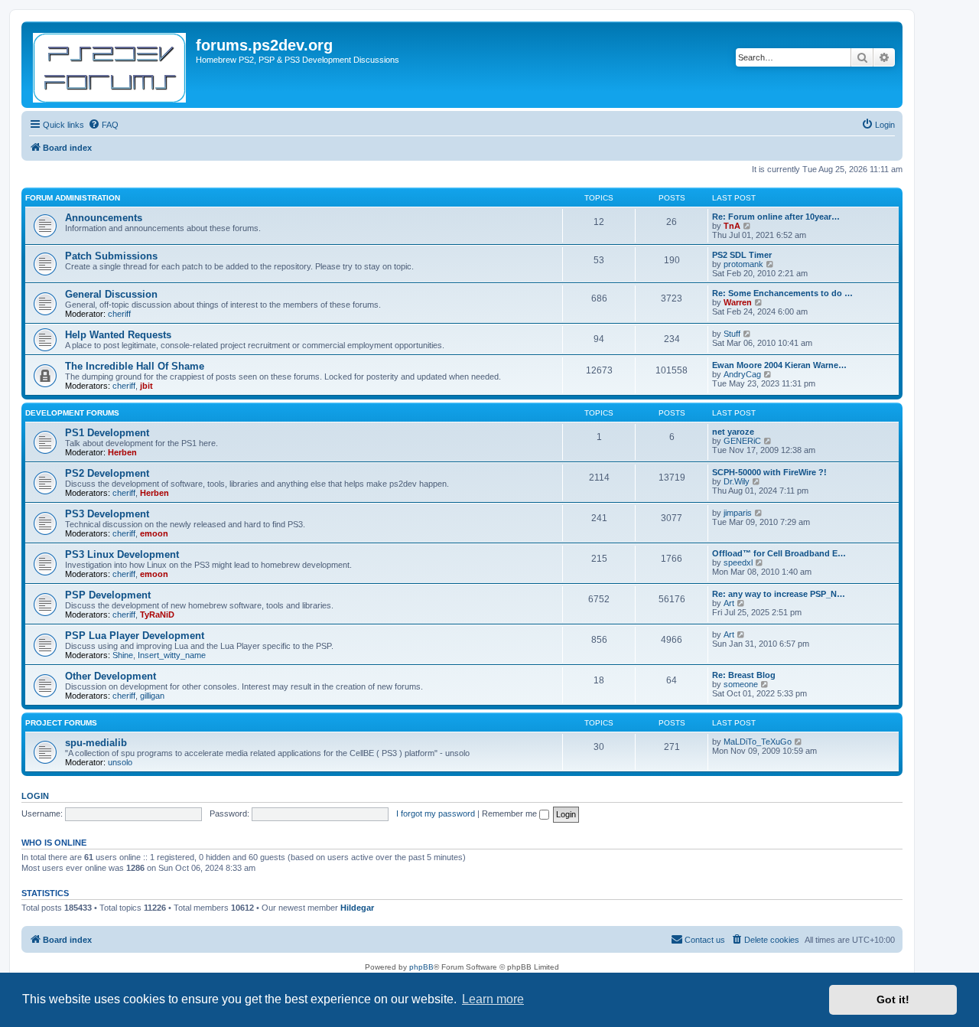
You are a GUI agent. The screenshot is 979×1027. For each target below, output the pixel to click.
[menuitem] (103, 125)
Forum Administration (72, 198)
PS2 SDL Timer (742, 254)
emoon (154, 533)
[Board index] (110, 64)
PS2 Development (107, 473)
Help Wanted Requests (118, 335)
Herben (122, 452)
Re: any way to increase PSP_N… (778, 593)
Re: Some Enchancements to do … (782, 293)
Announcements (103, 217)
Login (35, 795)
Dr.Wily (737, 481)
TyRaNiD (157, 614)
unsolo (120, 762)
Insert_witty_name (172, 655)
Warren (738, 302)
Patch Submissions (111, 256)
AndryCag (742, 374)
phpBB (421, 967)
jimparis (738, 512)
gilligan (152, 695)
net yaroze (733, 431)
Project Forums (61, 723)
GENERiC (742, 440)
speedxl (738, 562)
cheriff (119, 313)
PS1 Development (107, 433)
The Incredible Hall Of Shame (134, 366)
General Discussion (111, 294)
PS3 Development (107, 514)
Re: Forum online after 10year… (776, 216)
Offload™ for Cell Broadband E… (779, 553)
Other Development (110, 676)
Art (729, 603)
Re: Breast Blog (744, 675)
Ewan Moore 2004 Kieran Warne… (779, 365)
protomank (743, 264)
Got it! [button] (893, 999)
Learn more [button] (493, 999)
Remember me (510, 813)
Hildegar (357, 907)
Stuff (732, 333)
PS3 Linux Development (122, 554)
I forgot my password (435, 813)
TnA (732, 225)
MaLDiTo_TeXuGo (758, 741)
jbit (146, 385)
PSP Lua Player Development (134, 635)
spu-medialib (96, 742)
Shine (122, 655)
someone (741, 684)
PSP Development (108, 595)
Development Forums (72, 413)
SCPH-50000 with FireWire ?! (769, 472)
